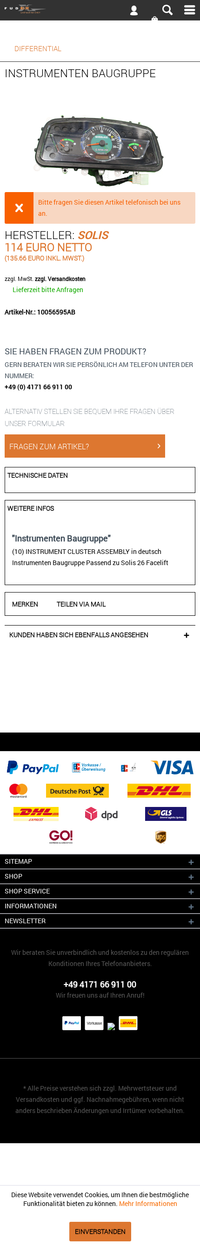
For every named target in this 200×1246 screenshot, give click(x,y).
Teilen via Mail (81, 604)
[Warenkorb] (155, 20)
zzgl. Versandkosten (60, 278)
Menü (189, 9)
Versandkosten (38, 1099)
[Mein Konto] (130, 12)
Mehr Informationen (148, 1203)
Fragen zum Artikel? (49, 446)
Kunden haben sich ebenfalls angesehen (78, 634)
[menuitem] (100, 9)
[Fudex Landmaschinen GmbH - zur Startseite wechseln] (25, 9)
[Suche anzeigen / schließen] (167, 10)
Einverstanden (100, 1231)
